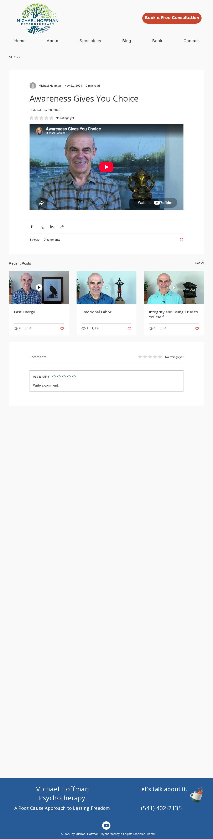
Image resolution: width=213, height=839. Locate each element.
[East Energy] (39, 287)
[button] (90, 40)
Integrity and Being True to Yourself (173, 314)
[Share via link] (62, 227)
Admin (151, 833)
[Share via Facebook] (31, 227)
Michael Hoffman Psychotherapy (62, 793)
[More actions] (180, 85)
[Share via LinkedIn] (52, 227)
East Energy (24, 311)
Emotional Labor (96, 311)
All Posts (14, 57)
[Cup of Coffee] (198, 794)
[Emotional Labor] (107, 287)
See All (199, 262)
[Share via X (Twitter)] (42, 227)
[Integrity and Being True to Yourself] (174, 287)
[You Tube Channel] (106, 825)
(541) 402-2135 (161, 808)
